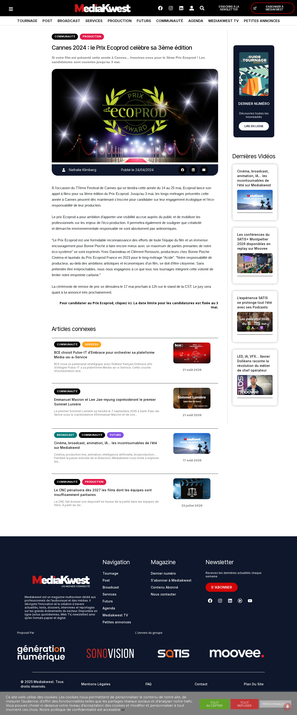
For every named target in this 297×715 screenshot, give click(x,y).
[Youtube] (249, 600)
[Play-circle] (240, 600)
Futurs (144, 21)
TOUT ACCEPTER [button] (214, 704)
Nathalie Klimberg (82, 170)
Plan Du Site (254, 684)
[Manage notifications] (287, 706)
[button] (182, 170)
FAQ (148, 684)
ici (123, 710)
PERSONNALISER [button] (275, 704)
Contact (201, 684)
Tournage (27, 21)
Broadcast (69, 21)
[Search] (202, 8)
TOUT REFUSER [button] (244, 704)
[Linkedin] (181, 8)
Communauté (169, 21)
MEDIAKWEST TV (223, 21)
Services (94, 21)
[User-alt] (191, 8)
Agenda (195, 21)
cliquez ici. (123, 303)
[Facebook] (160, 8)
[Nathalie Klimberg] (63, 170)
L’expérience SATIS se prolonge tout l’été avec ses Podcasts (254, 302)
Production (120, 21)
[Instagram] (170, 8)
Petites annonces (262, 21)
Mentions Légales (95, 684)
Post (47, 21)
